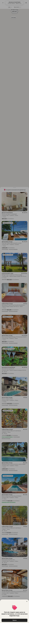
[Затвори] (26, 601)
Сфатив (14, 620)
